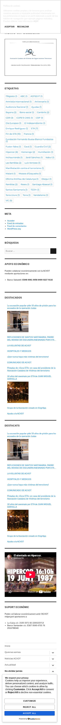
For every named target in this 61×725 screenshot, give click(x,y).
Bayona (11, 112)
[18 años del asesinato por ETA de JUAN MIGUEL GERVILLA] (18, 392)
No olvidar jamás (13, 671)
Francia (29, 134)
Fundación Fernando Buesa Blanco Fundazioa (29, 140)
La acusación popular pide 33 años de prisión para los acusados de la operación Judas (31, 306)
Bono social (27, 112)
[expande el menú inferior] (53, 652)
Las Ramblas (13, 163)
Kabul (50, 157)
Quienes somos (13, 652)
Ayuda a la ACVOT (15, 413)
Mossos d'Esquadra (30, 173)
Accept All (29, 713)
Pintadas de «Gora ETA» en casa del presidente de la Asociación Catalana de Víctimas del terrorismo (31, 369)
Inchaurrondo (14, 157)
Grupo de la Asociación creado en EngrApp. (27, 408)
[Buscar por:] (27, 251)
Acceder (11, 221)
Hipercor (12, 152)
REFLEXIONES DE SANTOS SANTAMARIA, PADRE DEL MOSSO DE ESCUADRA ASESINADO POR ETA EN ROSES (30, 338)
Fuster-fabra (13, 146)
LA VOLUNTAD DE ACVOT (19, 345)
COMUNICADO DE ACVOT (19, 362)
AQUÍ (35, 21)
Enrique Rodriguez (17, 128)
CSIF (39, 117)
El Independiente (34, 123)
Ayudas (36, 107)
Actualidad (10, 664)
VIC (9, 200)
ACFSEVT (36, 96)
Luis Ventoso (32, 163)
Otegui (46, 179)
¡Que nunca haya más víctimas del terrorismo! (28, 357)
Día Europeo (13, 123)
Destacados (13, 297)
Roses (25, 184)
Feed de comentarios (16, 226)
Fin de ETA (13, 134)
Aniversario (42, 101)
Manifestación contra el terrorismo (25, 168)
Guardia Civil (43, 146)
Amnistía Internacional (19, 101)
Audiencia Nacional (17, 107)
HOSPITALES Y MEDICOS (19, 351)
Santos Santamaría (17, 189)
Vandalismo (40, 195)
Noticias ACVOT (13, 658)
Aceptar (10, 27)
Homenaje (28, 152)
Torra (26, 195)
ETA (34, 128)
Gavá (28, 146)
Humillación (45, 152)
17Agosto (11, 96)
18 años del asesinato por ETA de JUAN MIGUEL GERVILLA (29, 377)
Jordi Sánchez (34, 157)
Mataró (11, 173)
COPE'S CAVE (24, 117)
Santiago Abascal (42, 184)
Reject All (29, 707)
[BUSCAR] (53, 251)
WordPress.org (14, 229)
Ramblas (12, 184)
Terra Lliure (13, 195)
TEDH (35, 189)
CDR (9, 117)
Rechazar (23, 27)
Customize (29, 701)
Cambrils (43, 112)
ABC (24, 96)
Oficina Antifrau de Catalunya (22, 179)
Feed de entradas (15, 223)
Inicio (7, 646)
